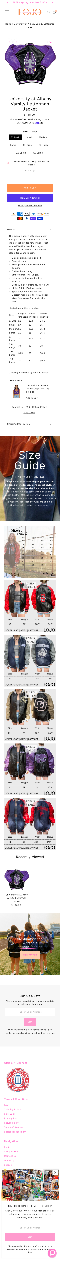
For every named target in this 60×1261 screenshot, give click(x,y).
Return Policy (39, 407)
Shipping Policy (12, 1109)
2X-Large (44, 145)
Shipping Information (18, 424)
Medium (43, 137)
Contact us (18, 407)
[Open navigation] (7, 12)
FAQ (28, 407)
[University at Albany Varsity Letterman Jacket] (16, 879)
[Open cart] (54, 12)
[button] (52, 1253)
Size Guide (29, 413)
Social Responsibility (15, 1132)
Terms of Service (13, 1127)
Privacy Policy (12, 1118)
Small (29, 137)
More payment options (30, 205)
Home (8, 24)
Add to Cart (30, 187)
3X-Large (21, 153)
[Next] (16, 42)
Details (11, 229)
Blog (6, 1147)
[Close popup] (55, 1172)
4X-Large (38, 153)
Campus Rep (11, 1151)
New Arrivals (30, 954)
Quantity (30, 170)
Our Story (9, 1160)
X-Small (15, 137)
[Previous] (9, 42)
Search (8, 1165)
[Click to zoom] (50, 42)
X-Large (27, 145)
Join (30, 1021)
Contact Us (10, 1156)
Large (13, 145)
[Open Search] (49, 12)
